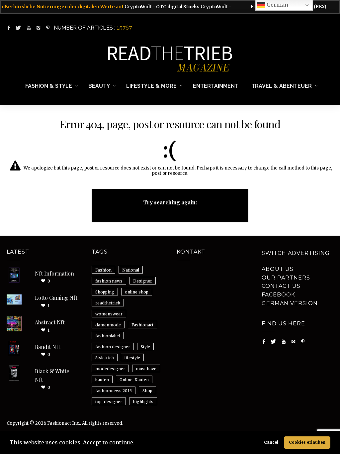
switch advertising (296, 253)
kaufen (102, 379)
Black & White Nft (52, 375)
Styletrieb (104, 357)
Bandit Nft (47, 346)
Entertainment (215, 86)
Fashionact (142, 324)
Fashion (103, 270)
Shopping (104, 291)
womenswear (109, 313)
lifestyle (132, 357)
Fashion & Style (48, 86)
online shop (136, 291)
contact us (281, 286)
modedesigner (110, 368)
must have (146, 368)
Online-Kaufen (134, 379)
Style (145, 346)
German (276, 4)
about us (278, 269)
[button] (137, 443)
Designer (142, 281)
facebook (278, 294)
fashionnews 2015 (113, 390)
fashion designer (112, 346)
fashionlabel (107, 335)
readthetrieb (107, 302)
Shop (147, 390)
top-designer (108, 401)
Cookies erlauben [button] (307, 442)
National (130, 270)
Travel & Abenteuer (281, 86)
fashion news (109, 281)
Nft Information (54, 273)
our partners (286, 278)
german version (290, 303)
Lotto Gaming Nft (56, 297)
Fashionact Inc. (63, 423)
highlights (143, 401)
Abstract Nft (50, 322)
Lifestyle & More (151, 86)
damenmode (108, 324)
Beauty (99, 86)
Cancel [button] (271, 442)
